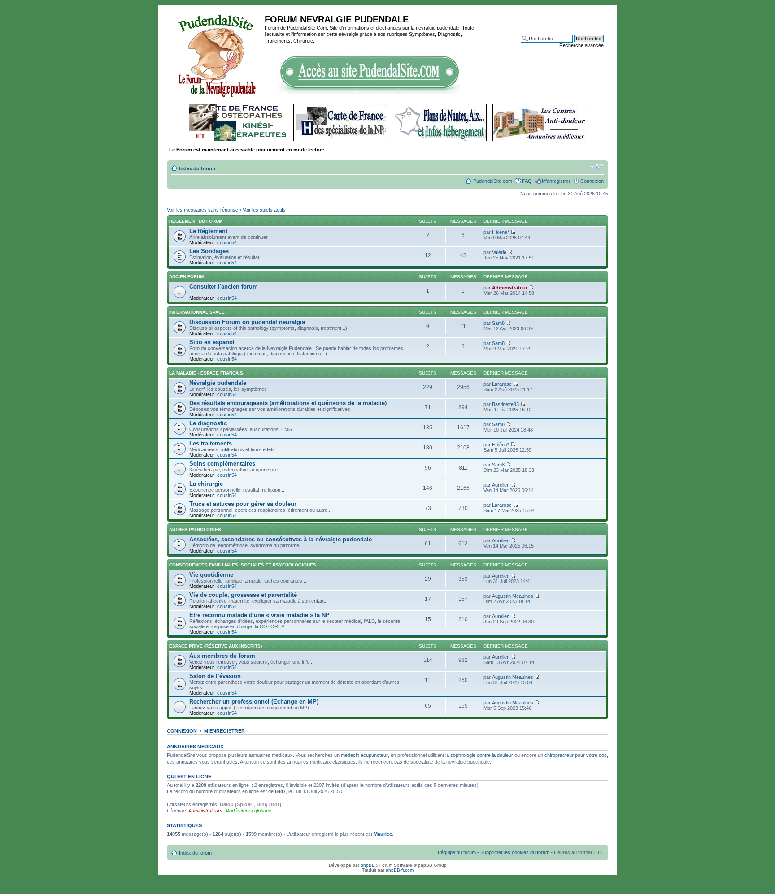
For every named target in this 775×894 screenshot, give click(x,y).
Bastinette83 (505, 404)
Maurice (383, 834)
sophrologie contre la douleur (481, 755)
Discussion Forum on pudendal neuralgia (247, 322)
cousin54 (227, 242)
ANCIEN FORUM (186, 276)
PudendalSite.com (492, 181)
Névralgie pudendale (217, 383)
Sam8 (498, 323)
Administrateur (509, 287)
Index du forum (197, 168)
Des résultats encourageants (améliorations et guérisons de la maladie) (288, 403)
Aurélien (500, 485)
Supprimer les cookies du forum (514, 852)
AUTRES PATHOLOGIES (195, 529)
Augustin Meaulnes (512, 596)
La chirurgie (206, 483)
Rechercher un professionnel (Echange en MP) (253, 701)
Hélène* (500, 232)
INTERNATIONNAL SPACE (197, 312)
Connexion (592, 181)
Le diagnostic (208, 423)
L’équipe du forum (457, 852)
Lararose (502, 384)
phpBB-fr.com (400, 870)
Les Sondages (209, 251)
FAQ (527, 181)
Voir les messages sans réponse (202, 209)
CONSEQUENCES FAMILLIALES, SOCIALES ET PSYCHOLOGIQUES (242, 564)
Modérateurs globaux (248, 810)
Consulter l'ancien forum (223, 286)
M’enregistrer (556, 181)
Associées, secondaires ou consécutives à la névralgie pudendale (280, 539)
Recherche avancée (581, 45)
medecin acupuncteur (364, 755)
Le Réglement (208, 231)
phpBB (368, 865)
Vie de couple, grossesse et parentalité (243, 595)
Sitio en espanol (212, 342)
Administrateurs (205, 810)
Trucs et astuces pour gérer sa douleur (242, 504)
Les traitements (210, 443)
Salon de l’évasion (215, 676)
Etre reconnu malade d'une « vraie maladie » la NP (259, 615)
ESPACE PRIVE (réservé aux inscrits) (215, 646)
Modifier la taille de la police (597, 167)
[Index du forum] (217, 55)
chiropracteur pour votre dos (575, 755)
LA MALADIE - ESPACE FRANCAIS (206, 373)
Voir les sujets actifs (264, 209)
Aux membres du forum (222, 655)
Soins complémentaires (222, 463)
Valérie (499, 252)
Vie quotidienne (211, 574)
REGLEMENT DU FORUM (195, 221)
